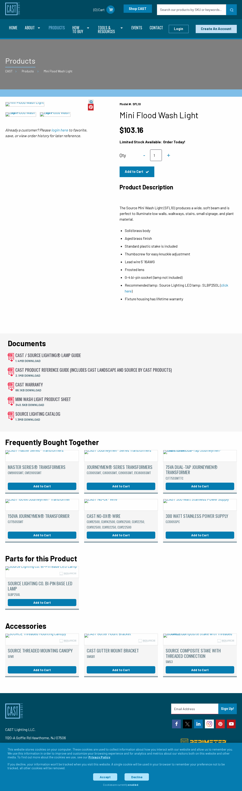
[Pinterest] (220, 724)
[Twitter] (187, 724)
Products (28, 71)
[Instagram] (209, 724)
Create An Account (216, 29)
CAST (9, 71)
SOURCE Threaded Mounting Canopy (40, 653)
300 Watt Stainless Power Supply (197, 518)
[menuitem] (13, 28)
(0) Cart (99, 9)
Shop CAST (138, 9)
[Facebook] (176, 724)
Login (178, 29)
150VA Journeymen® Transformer (38, 518)
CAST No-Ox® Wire (116, 521)
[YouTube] (231, 724)
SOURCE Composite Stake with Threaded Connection (193, 655)
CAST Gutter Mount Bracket (113, 653)
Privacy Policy (99, 757)
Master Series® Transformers (36, 469)
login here (59, 130)
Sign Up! (227, 709)
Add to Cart (134, 172)
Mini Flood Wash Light (58, 71)
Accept (105, 777)
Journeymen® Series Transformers (119, 469)
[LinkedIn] (198, 724)
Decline (136, 777)
